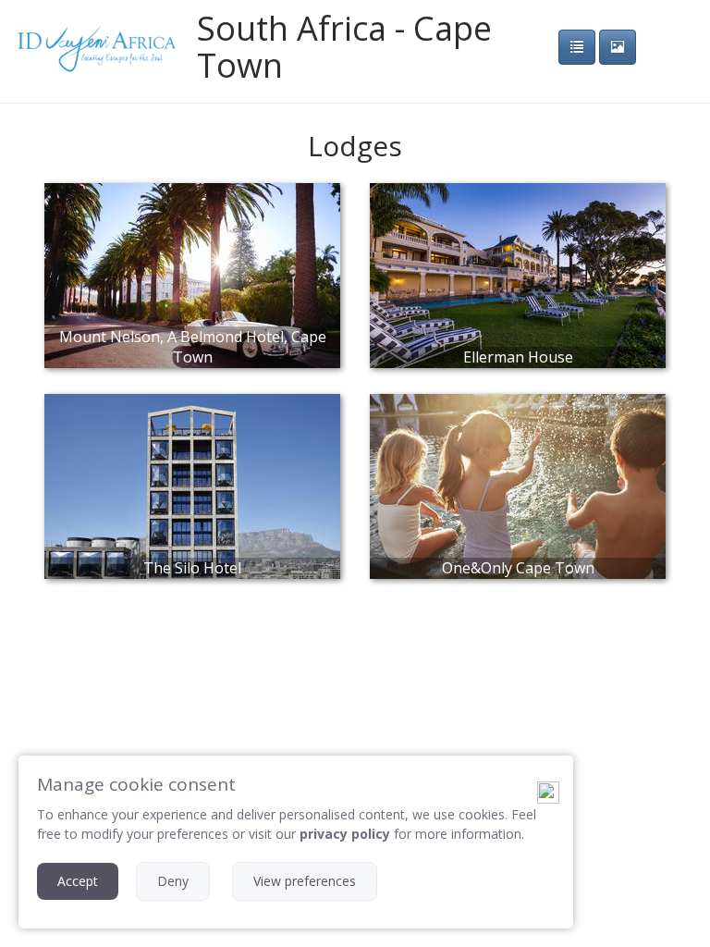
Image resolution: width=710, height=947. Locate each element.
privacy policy (345, 833)
